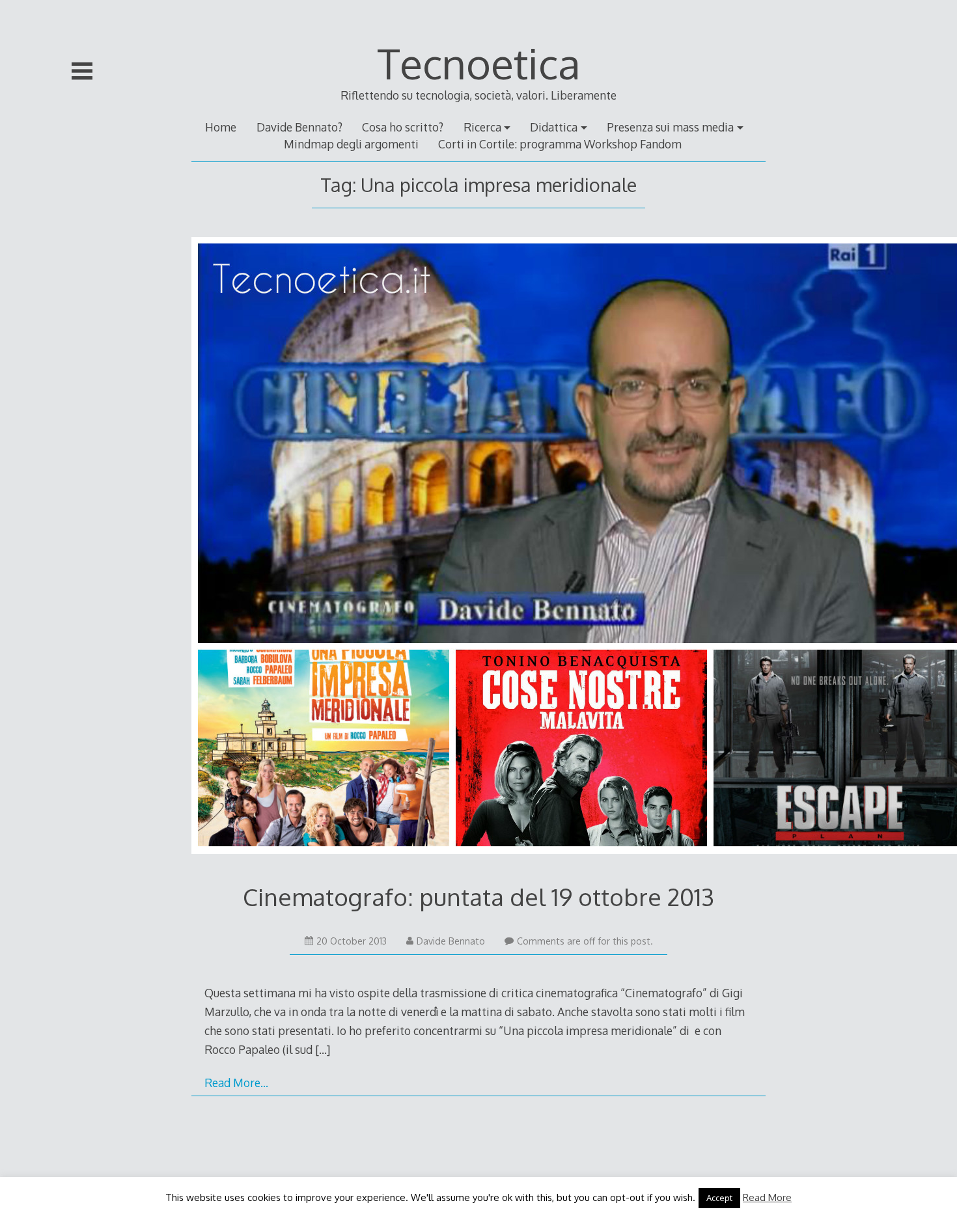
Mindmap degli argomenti (351, 144)
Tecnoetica (479, 62)
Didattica (553, 127)
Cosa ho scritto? (402, 127)
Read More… (236, 1082)
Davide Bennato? (299, 127)
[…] (322, 1049)
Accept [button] (719, 1198)
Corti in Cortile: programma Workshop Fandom (560, 144)
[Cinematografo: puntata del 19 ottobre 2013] (478, 548)
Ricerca (482, 127)
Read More (767, 1197)
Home (220, 127)
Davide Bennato (451, 941)
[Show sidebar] (82, 71)
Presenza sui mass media (670, 127)
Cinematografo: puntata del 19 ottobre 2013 (478, 896)
